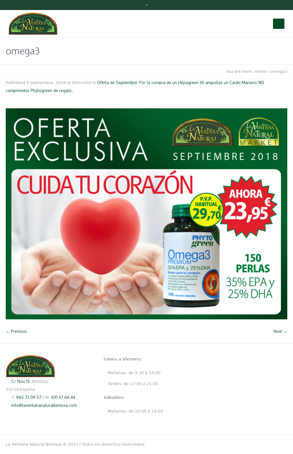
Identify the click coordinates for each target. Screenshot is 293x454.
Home (260, 71)
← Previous (16, 331)
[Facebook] (284, 443)
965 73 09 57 (28, 397)
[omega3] (146, 213)
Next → (280, 331)
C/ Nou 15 (20, 381)
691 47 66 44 (63, 397)
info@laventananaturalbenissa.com (44, 405)
